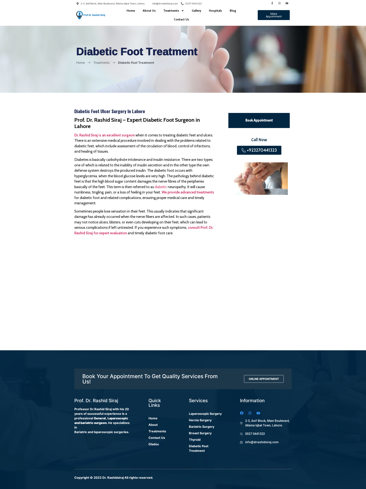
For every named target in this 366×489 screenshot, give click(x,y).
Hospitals (215, 10)
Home (131, 10)
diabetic (161, 187)
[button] (274, 15)
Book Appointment (259, 120)
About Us (149, 10)
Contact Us (181, 19)
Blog (233, 10)
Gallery (196, 10)
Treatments (171, 10)
